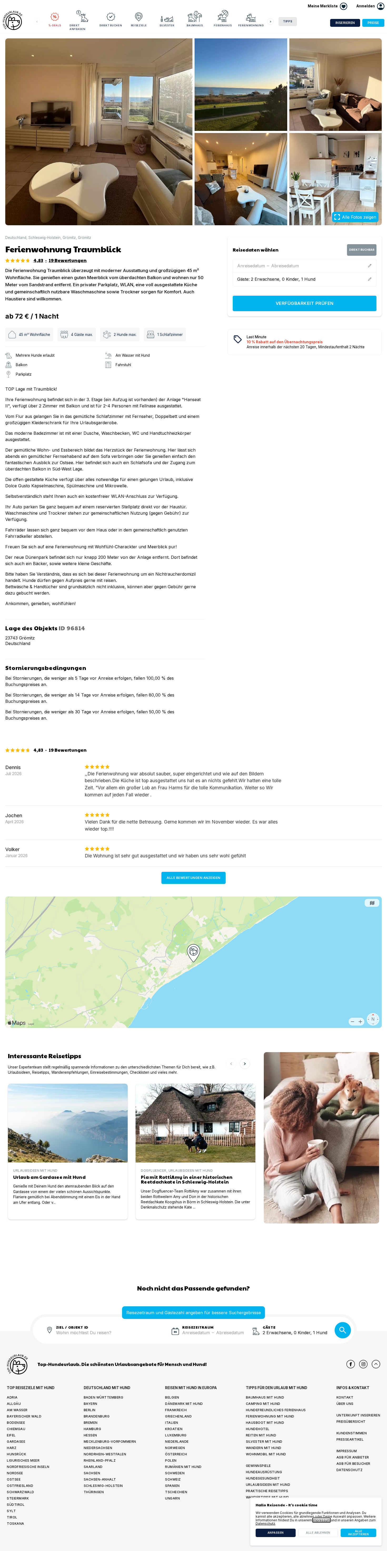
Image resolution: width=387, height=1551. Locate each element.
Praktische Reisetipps (267, 1491)
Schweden (175, 1473)
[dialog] (316, 1521)
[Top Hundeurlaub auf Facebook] (350, 1364)
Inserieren (345, 23)
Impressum (346, 1451)
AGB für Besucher (353, 1464)
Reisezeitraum (198, 1327)
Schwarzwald (20, 1492)
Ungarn (172, 1498)
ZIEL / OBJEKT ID (72, 1327)
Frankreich (176, 1410)
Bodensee (16, 1423)
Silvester (167, 25)
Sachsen (92, 1473)
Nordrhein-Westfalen (105, 1454)
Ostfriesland (20, 1486)
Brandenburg (97, 1416)
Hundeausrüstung (264, 1472)
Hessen (90, 1435)
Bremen (91, 1423)
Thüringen (94, 1492)
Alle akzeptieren (358, 1532)
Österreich (176, 1454)
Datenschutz (349, 1470)
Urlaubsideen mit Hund (268, 1485)
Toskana (15, 1524)
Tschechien (176, 1492)
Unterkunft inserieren (358, 1415)
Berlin (90, 1410)
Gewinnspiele (258, 1466)
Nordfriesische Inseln (28, 1467)
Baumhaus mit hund (265, 1397)
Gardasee (16, 1441)
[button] (370, 6)
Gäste (269, 1327)
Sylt (11, 1511)
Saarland (93, 1467)
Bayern (90, 1404)
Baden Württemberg (103, 1397)
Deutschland (15, 238)
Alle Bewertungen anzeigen (193, 878)
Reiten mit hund (261, 1435)
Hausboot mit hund (265, 1423)
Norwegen (175, 1448)
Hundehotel (258, 1429)
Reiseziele (139, 25)
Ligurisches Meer (23, 1460)
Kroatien (173, 1429)
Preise (373, 23)
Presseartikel (350, 1439)
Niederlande (177, 1441)
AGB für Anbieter (352, 1457)
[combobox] (111, 1335)
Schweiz (173, 1479)
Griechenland (178, 1416)
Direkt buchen (111, 25)
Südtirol (15, 1505)
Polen (171, 1460)
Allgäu (14, 1404)
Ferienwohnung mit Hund (270, 1416)
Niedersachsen (98, 1448)
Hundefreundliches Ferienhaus (276, 1410)
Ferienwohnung (251, 25)
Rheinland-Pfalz (100, 1460)
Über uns (345, 1404)
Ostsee (14, 1479)
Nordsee (15, 1473)
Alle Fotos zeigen (359, 217)
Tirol (12, 1517)
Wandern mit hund (263, 1448)
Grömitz (69, 238)
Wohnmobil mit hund (266, 1454)
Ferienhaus (223, 25)
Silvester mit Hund (264, 1441)
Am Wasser (17, 1410)
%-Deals (54, 25)
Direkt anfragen (77, 27)
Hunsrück (16, 1454)
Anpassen (275, 1532)
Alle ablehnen (318, 1532)
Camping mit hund (263, 1404)
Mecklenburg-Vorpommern (110, 1441)
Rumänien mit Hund (183, 1467)
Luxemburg (176, 1435)
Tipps (287, 21)
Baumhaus (195, 25)
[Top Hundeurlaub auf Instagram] (363, 1364)
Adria (12, 1397)
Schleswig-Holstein (44, 238)
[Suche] (343, 1330)
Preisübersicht (351, 1422)
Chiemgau (16, 1429)
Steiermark (18, 1498)
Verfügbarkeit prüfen (305, 303)
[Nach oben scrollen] (376, 1364)
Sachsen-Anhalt (100, 1479)
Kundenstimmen (351, 1433)
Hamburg (92, 1429)
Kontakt (345, 1397)
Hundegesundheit (263, 1478)
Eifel (11, 1435)
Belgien (172, 1397)
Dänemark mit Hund (184, 1404)
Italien (171, 1423)
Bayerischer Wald (24, 1416)
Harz (11, 1448)
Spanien (172, 1486)
